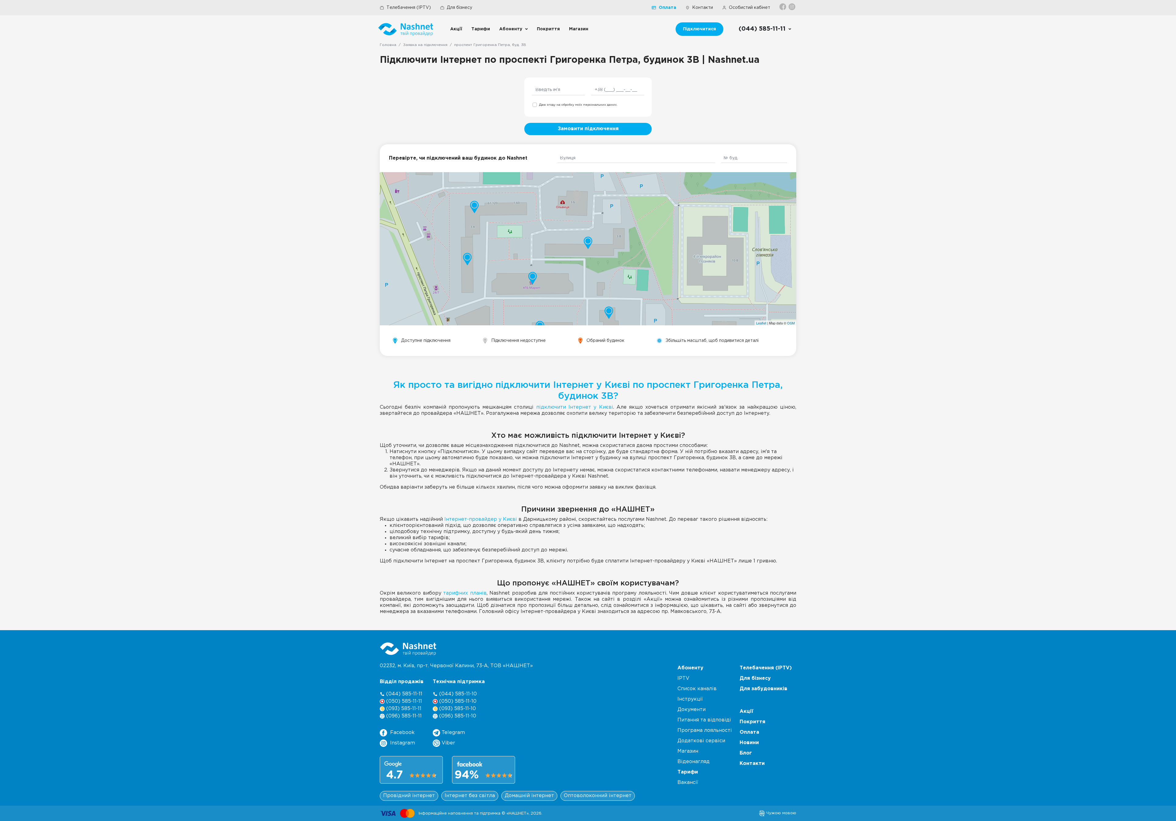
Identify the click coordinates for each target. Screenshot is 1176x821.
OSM (791, 322)
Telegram (452, 732)
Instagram (402, 743)
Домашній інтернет (529, 795)
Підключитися (699, 29)
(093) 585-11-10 (457, 708)
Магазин (578, 29)
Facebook (402, 732)
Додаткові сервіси (701, 741)
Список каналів (697, 689)
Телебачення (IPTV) (408, 7)
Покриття (548, 29)
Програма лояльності (704, 730)
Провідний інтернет (409, 795)
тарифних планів (464, 593)
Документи (691, 709)
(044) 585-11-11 (403, 694)
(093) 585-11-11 (403, 708)
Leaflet (761, 322)
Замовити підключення (588, 129)
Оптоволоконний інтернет (597, 795)
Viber (447, 743)
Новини (749, 742)
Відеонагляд (693, 761)
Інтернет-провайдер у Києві (480, 519)
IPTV (683, 678)
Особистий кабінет (749, 7)
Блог (746, 753)
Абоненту (510, 29)
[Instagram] (792, 6)
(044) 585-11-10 (457, 694)
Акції (456, 29)
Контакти (702, 7)
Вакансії (687, 782)
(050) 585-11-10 (457, 701)
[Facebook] (783, 6)
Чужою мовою (780, 813)
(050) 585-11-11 (403, 701)
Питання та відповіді (704, 720)
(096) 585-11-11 (403, 716)
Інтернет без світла (470, 795)
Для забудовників (763, 689)
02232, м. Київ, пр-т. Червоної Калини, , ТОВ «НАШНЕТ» (456, 666)
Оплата (667, 7)
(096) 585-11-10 (457, 716)
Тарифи (480, 29)
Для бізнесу (459, 7)
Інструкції (690, 699)
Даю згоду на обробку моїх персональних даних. (578, 105)
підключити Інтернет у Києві (574, 407)
